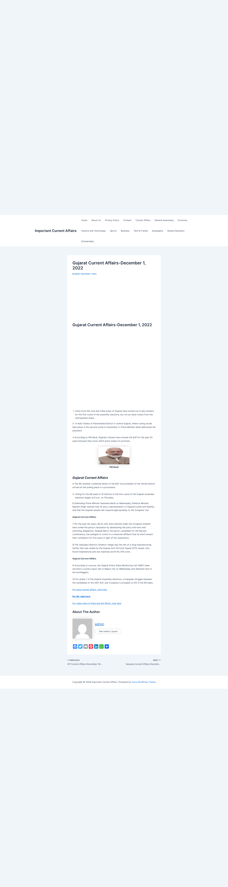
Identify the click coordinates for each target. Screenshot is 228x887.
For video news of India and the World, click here (96, 603)
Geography (157, 230)
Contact (127, 220)
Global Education (175, 230)
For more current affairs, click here (89, 589)
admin (99, 624)
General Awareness (164, 220)
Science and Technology (93, 230)
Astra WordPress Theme (144, 682)
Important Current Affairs (56, 231)
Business (125, 230)
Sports (113, 230)
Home (84, 220)
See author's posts (108, 631)
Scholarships (87, 241)
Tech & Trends (141, 230)
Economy (182, 220)
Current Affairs (143, 220)
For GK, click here (81, 596)
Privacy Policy (112, 220)
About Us (96, 220)
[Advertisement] (79, 18)
